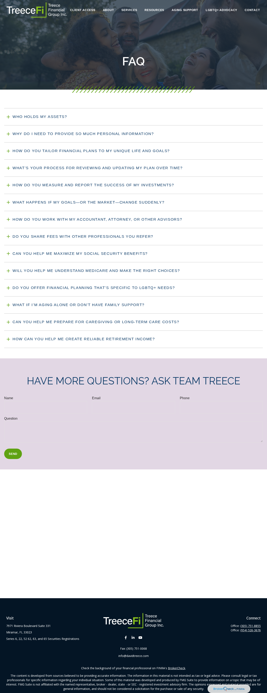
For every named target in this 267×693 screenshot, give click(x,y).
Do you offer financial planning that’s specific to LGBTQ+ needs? (94, 288)
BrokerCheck (176, 668)
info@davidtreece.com (133, 656)
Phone (185, 398)
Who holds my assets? (40, 117)
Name (8, 398)
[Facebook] (126, 637)
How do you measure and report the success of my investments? (93, 185)
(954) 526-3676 (250, 630)
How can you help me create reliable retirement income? (84, 339)
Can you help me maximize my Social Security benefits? (80, 253)
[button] (82, 9)
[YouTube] (140, 637)
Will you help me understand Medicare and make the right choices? (96, 271)
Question (11, 418)
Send (13, 453)
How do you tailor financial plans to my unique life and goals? (91, 151)
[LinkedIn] (133, 637)
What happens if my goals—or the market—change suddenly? (88, 202)
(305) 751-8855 (250, 626)
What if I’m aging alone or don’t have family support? (79, 305)
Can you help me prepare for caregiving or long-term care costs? (96, 322)
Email (96, 398)
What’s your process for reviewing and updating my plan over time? (98, 168)
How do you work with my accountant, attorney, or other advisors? (97, 219)
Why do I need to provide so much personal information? (83, 134)
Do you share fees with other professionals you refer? (83, 236)
